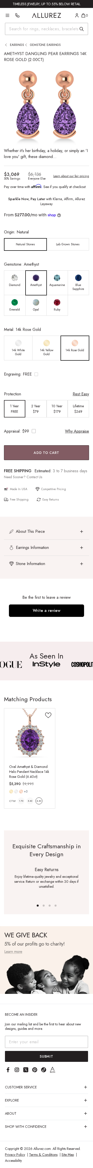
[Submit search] (81, 29)
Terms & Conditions (43, 1154)
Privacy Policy (15, 1154)
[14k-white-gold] (16, 791)
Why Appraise (77, 431)
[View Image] (46, 664)
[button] (46, 374)
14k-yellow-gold (11, 791)
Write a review (47, 610)
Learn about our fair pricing (71, 176)
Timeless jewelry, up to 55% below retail (46, 4)
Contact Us (34, 476)
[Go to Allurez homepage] (46, 15)
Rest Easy (81, 394)
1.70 (21, 800)
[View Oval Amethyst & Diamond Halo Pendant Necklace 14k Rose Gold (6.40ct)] (29, 733)
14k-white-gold (16, 791)
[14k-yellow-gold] (11, 791)
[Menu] (7, 15)
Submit (46, 1056)
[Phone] (17, 15)
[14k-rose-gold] (21, 791)
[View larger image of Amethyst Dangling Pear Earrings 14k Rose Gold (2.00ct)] (46, 105)
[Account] (76, 15)
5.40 (30, 800)
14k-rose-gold (21, 791)
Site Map (68, 1154)
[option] (25, 244)
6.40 (39, 800)
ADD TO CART (46, 452)
